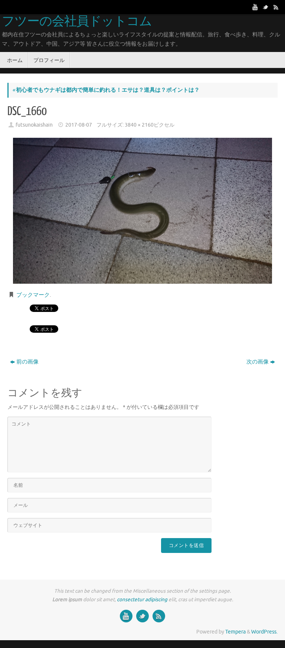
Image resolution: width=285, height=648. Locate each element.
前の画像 (27, 361)
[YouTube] (255, 7)
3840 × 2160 (139, 125)
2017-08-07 (78, 125)
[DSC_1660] (142, 211)
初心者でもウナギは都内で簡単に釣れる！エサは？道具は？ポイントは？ (106, 90)
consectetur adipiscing (142, 599)
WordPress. (264, 632)
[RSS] (276, 7)
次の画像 (257, 361)
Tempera (235, 632)
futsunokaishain (34, 125)
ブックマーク (33, 295)
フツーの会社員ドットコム (77, 21)
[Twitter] (266, 7)
